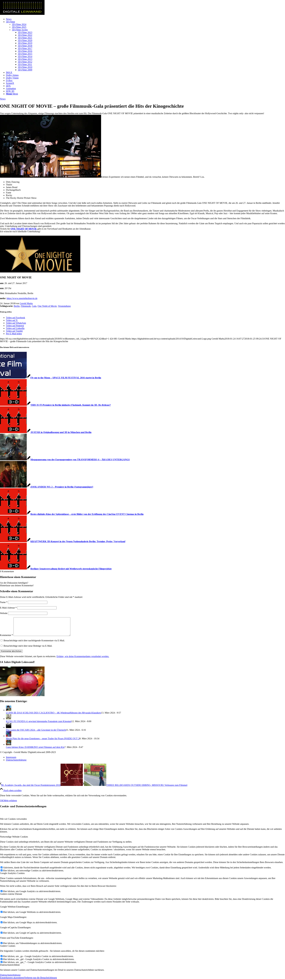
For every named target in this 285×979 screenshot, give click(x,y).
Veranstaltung (64, 306)
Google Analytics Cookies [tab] (12, 873)
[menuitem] (145, 19)
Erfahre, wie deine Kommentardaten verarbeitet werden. (83, 656)
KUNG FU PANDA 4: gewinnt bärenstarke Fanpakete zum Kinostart (38, 721)
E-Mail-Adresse (8, 607)
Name (3, 602)
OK (2, 800)
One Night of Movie (47, 306)
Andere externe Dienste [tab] (11, 894)
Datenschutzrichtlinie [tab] (10, 965)
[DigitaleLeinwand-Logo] (22, 14)
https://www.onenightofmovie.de (22, 298)
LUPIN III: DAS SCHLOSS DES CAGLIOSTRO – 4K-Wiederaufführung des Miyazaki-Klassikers (53, 712)
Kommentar (6, 635)
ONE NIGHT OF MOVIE (24, 229)
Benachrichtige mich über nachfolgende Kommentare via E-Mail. (34, 640)
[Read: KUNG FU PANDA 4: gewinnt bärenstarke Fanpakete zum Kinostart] (8, 718)
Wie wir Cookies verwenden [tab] (13, 819)
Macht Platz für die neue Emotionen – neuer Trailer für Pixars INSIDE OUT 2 (42, 738)
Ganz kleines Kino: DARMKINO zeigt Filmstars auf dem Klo (35, 747)
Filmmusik (26, 306)
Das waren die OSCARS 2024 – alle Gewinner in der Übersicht (36, 730)
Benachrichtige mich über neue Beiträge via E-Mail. (28, 646)
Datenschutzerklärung (10, 975)
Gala (34, 306)
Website (3, 613)
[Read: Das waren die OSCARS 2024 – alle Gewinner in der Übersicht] (8, 727)
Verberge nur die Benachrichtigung (40, 977)
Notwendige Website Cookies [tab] (14, 836)
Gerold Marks (26, 303)
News (2, 99)
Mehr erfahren (10, 800)
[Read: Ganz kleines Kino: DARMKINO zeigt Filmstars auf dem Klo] (8, 744)
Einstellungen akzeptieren (12, 977)
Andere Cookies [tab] (7, 946)
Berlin (17, 306)
